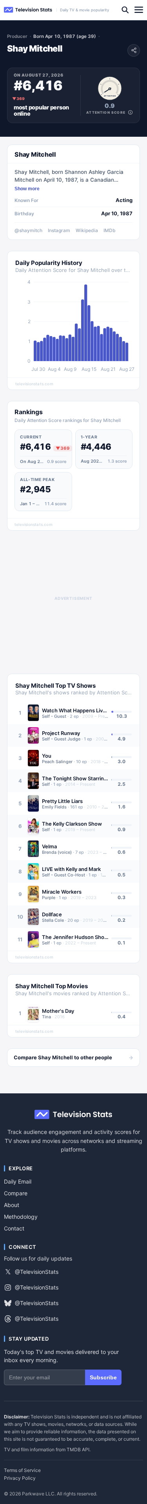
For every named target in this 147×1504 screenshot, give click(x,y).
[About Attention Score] (130, 112)
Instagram (59, 230)
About (11, 1205)
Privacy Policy (20, 1478)
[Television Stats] (28, 10)
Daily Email (17, 1181)
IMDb (109, 230)
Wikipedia (87, 230)
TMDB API (78, 1449)
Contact (14, 1228)
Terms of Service (22, 1470)
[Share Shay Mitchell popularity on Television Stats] (133, 50)
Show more (27, 188)
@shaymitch (28, 230)
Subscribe (103, 1377)
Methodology (21, 1216)
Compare (15, 1193)
